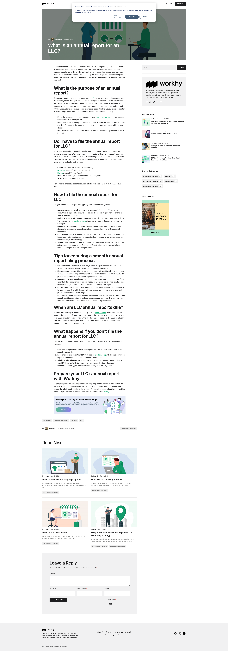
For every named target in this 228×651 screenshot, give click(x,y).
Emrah (155, 155)
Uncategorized (170, 181)
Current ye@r (111, 599)
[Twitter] (150, 101)
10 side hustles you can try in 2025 (164, 133)
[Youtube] (161, 101)
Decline (146, 16)
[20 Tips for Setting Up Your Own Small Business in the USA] (146, 159)
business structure (103, 117)
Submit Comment (58, 599)
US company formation (61, 420)
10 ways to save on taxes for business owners (165, 147)
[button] (167, 3)
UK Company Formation (99, 546)
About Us (100, 632)
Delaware (61, 170)
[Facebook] (146, 101)
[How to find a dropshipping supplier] (65, 461)
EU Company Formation (151, 176)
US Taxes (74, 420)
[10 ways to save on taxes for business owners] (146, 146)
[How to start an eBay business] (114, 461)
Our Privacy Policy (120, 6)
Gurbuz (155, 143)
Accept (132, 16)
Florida (60, 173)
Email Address (82, 588)
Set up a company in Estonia (114, 635)
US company (47, 420)
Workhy (106, 392)
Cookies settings (117, 17)
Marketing (169, 176)
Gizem (155, 131)
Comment (53, 573)
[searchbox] (159, 67)
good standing (100, 355)
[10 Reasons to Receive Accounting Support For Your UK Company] (146, 122)
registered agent (79, 221)
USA (81, 420)
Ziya (154, 118)
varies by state (100, 313)
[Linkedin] (157, 101)
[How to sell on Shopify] (65, 514)
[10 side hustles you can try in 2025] (146, 134)
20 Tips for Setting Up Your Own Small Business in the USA (165, 159)
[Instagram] (154, 101)
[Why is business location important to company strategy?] (114, 514)
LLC (92, 98)
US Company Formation (128, 428)
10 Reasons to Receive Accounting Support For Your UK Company (167, 122)
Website (106, 588)
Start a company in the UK (122, 632)
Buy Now (180, 3)
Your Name (53, 588)
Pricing (108, 632)
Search (181, 67)
